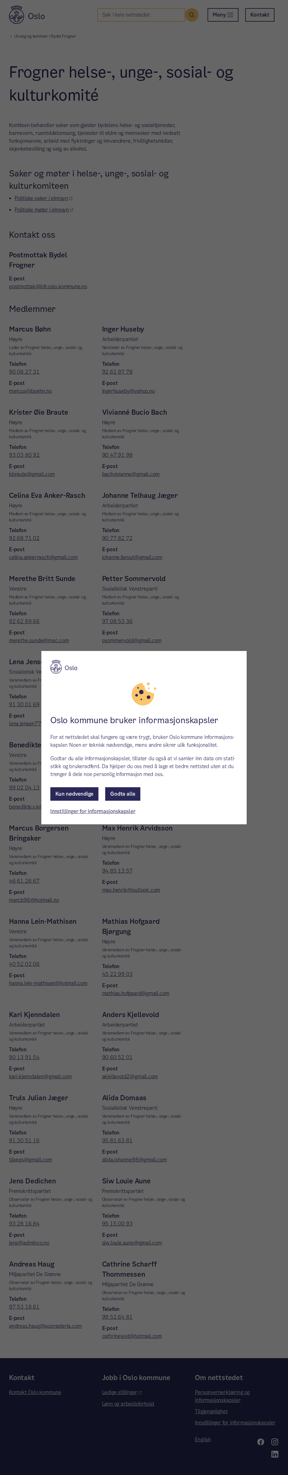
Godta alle (122, 793)
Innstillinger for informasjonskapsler (93, 811)
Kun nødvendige (74, 793)
